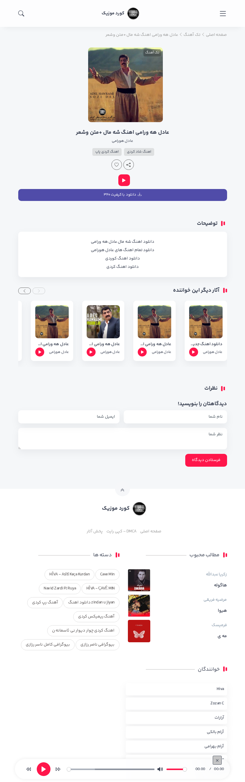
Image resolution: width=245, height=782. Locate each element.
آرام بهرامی (214, 746)
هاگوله (220, 585)
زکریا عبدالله (216, 574)
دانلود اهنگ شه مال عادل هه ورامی (122, 242)
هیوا (222, 611)
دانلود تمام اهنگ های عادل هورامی (122, 250)
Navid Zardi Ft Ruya (60, 588)
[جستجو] (21, 13)
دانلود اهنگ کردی (122, 267)
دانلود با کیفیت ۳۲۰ (120, 195)
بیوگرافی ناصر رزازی (97, 644)
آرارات (219, 718)
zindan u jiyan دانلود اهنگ (91, 602)
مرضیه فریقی (215, 600)
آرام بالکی (215, 732)
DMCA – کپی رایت (121, 531)
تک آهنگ (152, 53)
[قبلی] (28, 769)
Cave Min (107, 574)
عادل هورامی (122, 141)
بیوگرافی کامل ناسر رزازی (48, 644)
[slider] (110, 769)
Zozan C (217, 703)
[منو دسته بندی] (222, 13)
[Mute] (160, 769)
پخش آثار (94, 531)
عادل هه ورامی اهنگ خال (103, 344)
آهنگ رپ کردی (45, 602)
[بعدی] (58, 769)
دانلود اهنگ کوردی (122, 258)
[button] (39, 291)
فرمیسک (219, 625)
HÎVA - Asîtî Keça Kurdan (69, 574)
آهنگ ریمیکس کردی (96, 616)
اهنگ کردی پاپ (107, 152)
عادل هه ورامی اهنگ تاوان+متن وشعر (52, 344)
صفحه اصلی (150, 531)
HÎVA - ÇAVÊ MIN (100, 588)
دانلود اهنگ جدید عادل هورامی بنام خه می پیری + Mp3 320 (206, 344)
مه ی (222, 636)
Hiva (220, 689)
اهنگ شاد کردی (139, 152)
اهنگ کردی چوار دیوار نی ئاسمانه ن (83, 630)
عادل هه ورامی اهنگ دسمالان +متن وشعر (154, 344)
